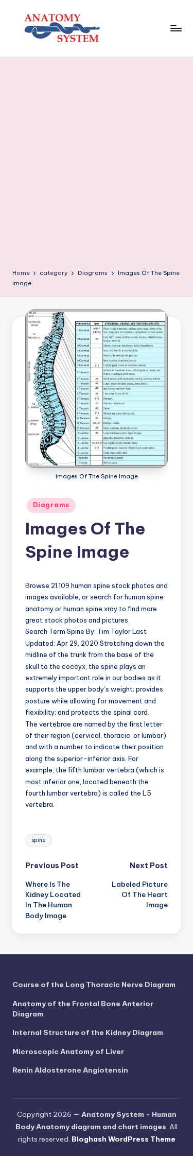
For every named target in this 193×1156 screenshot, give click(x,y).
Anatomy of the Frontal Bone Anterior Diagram (82, 1009)
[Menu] (175, 28)
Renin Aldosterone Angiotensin (70, 1070)
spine (38, 840)
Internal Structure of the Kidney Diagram (87, 1032)
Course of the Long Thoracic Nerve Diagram (94, 984)
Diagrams (51, 505)
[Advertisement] (96, 166)
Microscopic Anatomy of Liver (68, 1051)
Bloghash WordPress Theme (124, 1139)
